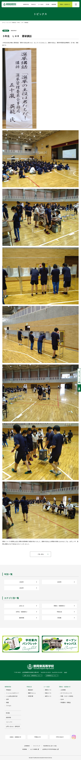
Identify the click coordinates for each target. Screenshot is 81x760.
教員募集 (24, 749)
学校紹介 (8, 690)
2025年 (59, 582)
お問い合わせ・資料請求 (13, 726)
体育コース (48, 696)
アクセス (8, 705)
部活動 (59, 617)
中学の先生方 (60, 737)
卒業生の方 (37, 737)
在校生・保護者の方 (15, 737)
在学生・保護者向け (21, 611)
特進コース (48, 693)
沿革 (7, 699)
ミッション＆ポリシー (12, 693)
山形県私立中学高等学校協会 (49, 749)
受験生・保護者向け (59, 605)
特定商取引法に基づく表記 (50, 745)
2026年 (22, 582)
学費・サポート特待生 (67, 696)
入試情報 (63, 690)
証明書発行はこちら (51, 675)
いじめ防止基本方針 (12, 696)
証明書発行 (27, 745)
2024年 (22, 588)
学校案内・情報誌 (66, 702)
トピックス (9, 722)
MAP (65, 672)
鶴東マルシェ (32, 693)
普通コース (48, 690)
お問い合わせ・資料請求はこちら (32, 675)
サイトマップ (36, 745)
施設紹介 (30, 690)
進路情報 (54, 4)
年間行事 (30, 696)
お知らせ (21, 605)
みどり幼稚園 (33, 749)
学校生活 (6, 30)
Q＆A (62, 699)
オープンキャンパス (66, 693)
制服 (7, 702)
